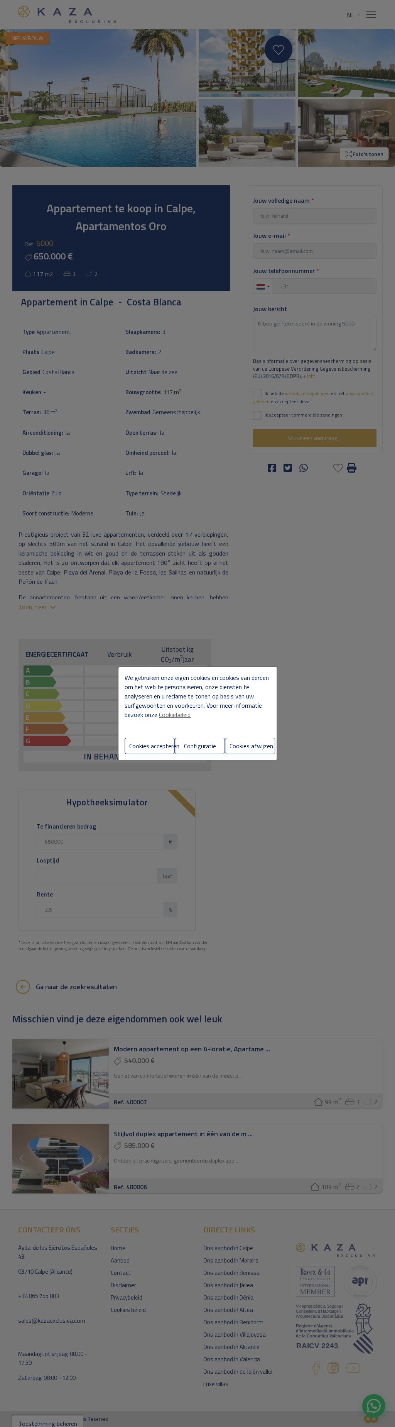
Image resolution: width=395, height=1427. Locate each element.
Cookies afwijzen (251, 746)
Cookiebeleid (175, 714)
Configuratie (200, 746)
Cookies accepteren (152, 746)
